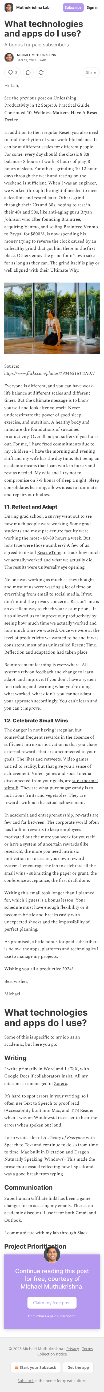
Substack (26, 1380)
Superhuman (17, 1198)
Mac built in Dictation (43, 1152)
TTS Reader (82, 1110)
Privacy (72, 1348)
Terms (87, 1348)
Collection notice (52, 1354)
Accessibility (18, 1110)
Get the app (78, 1367)
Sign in (93, 7)
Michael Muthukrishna (36, 55)
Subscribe (73, 7)
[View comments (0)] (28, 72)
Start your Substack (38, 1367)
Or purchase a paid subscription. (52, 1316)
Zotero (60, 1083)
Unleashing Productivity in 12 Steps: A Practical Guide (46, 102)
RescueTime (49, 552)
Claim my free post (52, 1302)
